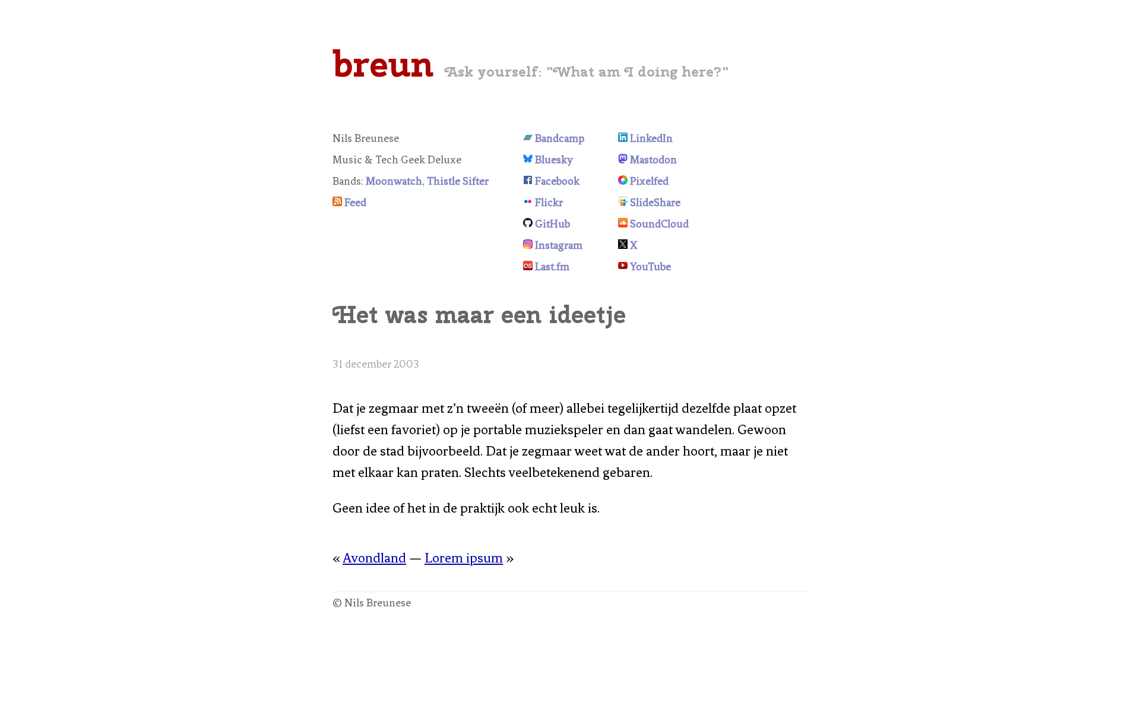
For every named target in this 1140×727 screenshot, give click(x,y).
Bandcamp (559, 138)
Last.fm (552, 266)
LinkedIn (651, 138)
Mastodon (653, 159)
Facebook (557, 181)
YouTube (650, 266)
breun (382, 63)
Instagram (558, 245)
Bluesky (554, 159)
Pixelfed (649, 181)
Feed (355, 202)
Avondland (374, 558)
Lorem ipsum (464, 558)
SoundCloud (659, 223)
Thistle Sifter (458, 181)
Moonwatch (394, 181)
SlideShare (655, 202)
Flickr (549, 202)
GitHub (552, 223)
